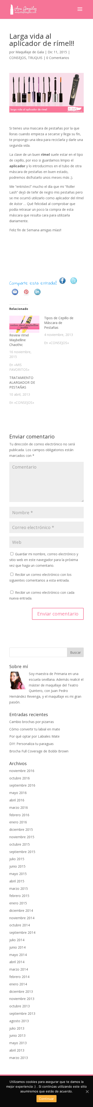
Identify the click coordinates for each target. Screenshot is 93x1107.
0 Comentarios (57, 57)
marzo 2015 (18, 888)
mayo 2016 (18, 792)
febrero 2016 (19, 815)
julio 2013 (16, 1028)
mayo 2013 (18, 1043)
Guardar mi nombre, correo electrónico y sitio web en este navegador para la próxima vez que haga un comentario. (43, 560)
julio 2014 (16, 940)
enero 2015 (18, 903)
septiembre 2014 (22, 932)
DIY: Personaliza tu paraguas (31, 743)
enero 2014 (18, 984)
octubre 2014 (19, 925)
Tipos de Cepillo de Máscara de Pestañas (58, 323)
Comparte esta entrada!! (33, 283)
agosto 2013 (19, 1021)
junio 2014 (17, 947)
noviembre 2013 (21, 998)
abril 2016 (16, 800)
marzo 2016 (18, 807)
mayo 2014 (18, 954)
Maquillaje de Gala (30, 52)
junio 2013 (17, 1035)
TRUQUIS (35, 57)
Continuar (46, 1099)
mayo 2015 (18, 873)
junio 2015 (17, 866)
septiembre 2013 (22, 1013)
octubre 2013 (19, 1006)
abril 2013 (16, 1050)
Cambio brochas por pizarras (31, 721)
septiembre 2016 (22, 785)
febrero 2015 (19, 895)
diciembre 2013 (21, 991)
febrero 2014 (19, 976)
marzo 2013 (18, 1057)
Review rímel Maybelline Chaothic (19, 340)
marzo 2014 (18, 969)
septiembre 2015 (22, 851)
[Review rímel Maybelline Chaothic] (24, 324)
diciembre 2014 (21, 910)
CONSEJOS (17, 57)
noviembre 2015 (21, 837)
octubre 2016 (19, 778)
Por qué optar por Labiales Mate (34, 736)
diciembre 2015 (21, 829)
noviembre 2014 (21, 918)
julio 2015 (16, 859)
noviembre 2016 (21, 770)
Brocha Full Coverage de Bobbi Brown (38, 751)
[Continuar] (87, 1091)
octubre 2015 (19, 844)
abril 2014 (16, 962)
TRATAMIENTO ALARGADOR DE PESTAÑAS (22, 382)
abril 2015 (16, 881)
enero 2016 (18, 822)
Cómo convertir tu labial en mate (34, 729)
